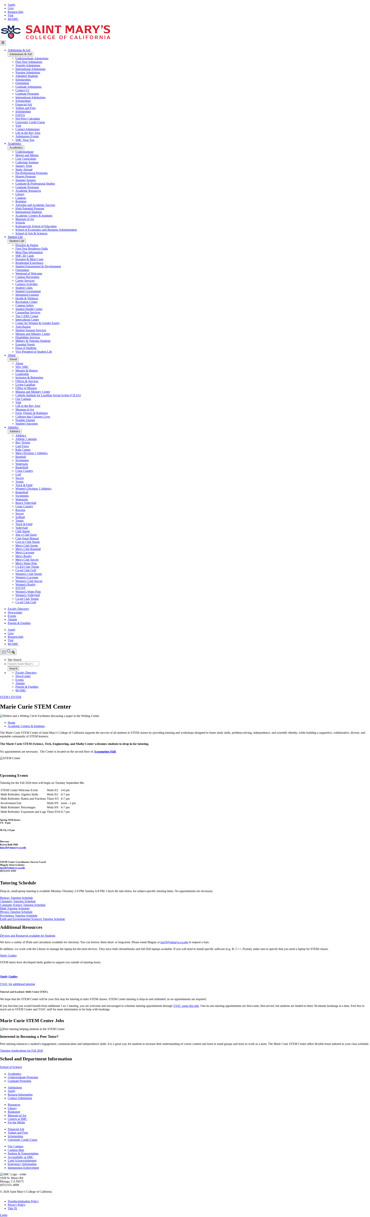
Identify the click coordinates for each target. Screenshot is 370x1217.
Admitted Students (26, 76)
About (11, 355)
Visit (10, 15)
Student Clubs (24, 287)
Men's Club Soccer (27, 559)
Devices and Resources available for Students (27, 935)
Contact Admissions (27, 129)
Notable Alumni (25, 420)
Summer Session (25, 180)
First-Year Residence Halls (31, 248)
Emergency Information (22, 1164)
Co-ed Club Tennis (27, 598)
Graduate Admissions (28, 86)
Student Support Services (30, 330)
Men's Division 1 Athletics (31, 453)
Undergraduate (24, 151)
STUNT (20, 588)
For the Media (16, 1122)
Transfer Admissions (27, 65)
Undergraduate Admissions (31, 58)
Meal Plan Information (29, 252)
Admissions (15, 1087)
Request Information (20, 1094)
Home (11, 722)
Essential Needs (25, 344)
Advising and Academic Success (35, 205)
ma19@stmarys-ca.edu (12, 867)
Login (3, 1215)
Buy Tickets (22, 442)
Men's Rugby (23, 556)
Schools (20, 222)
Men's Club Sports (26, 545)
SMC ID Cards (24, 255)
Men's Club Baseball (28, 549)
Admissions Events (27, 136)
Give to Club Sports (27, 541)
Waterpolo (21, 464)
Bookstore (14, 1111)
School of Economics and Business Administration (46, 229)
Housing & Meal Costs (29, 259)
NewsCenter (23, 676)
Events (12, 616)
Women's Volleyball (27, 595)
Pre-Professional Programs (31, 173)
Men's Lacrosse (24, 552)
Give (11, 8)
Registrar (20, 201)
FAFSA (20, 115)
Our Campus (23, 399)
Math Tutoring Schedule (14, 908)
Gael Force (22, 446)
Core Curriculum (25, 158)
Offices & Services (26, 381)
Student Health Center (28, 309)
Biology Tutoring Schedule (16, 897)
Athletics (13, 427)
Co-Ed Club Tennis (27, 566)
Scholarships (23, 79)
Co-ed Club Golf (25, 570)
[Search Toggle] (8, 652)
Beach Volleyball (25, 503)
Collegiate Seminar (27, 162)
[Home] (55, 38)
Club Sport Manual (27, 538)
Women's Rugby (25, 584)
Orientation (22, 83)
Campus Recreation (27, 277)
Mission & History (26, 370)
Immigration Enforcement (23, 1167)
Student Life (15, 236)
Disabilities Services (27, 337)
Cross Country (24, 470)
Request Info (15, 12)
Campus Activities (26, 284)
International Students (28, 212)
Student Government (28, 291)
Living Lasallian (25, 384)
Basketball (21, 467)
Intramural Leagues (27, 294)
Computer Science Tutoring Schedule (22, 905)
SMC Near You (24, 140)
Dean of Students (25, 348)
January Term (23, 165)
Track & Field (23, 485)
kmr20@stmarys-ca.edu (13, 847)
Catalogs (20, 197)
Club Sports (22, 531)
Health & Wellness (26, 298)
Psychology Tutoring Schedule (18, 915)
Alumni (12, 619)
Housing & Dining (26, 245)
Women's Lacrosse (26, 577)
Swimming (22, 460)
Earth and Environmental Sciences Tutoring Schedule (32, 919)
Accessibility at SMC (21, 1157)
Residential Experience (29, 263)
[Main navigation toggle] (3, 43)
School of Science (11, 1067)
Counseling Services (27, 312)
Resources (14, 1104)
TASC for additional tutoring (17, 984)
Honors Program (25, 176)
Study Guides (8, 955)
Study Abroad (23, 169)
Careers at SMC (17, 1119)
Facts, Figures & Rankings (31, 413)
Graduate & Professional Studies (35, 183)
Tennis (19, 481)
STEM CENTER (10, 697)
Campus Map (16, 1150)
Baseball (20, 456)
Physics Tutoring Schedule (16, 912)
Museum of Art (24, 219)
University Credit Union (30, 122)
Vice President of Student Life (33, 351)
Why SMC (22, 366)
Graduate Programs (27, 93)
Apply (11, 4)
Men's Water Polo (26, 563)
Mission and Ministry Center (32, 334)
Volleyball (21, 527)
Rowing (20, 510)
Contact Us (22, 90)
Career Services (24, 280)
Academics (14, 143)
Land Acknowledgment (22, 1160)
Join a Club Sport (26, 534)
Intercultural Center (27, 319)
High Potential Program (29, 208)
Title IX (12, 1208)
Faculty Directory (18, 608)
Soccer (19, 478)
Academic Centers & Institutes (33, 215)
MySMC (13, 19)
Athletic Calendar (26, 439)
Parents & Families (19, 623)
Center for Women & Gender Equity (37, 323)
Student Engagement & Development (38, 266)
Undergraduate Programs (23, 1077)
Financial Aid (23, 104)
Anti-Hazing (23, 326)
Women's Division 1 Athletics (33, 488)
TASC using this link (186, 1005)
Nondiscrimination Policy (23, 1201)
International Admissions (30, 69)
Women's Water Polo (28, 591)
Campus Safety (24, 305)
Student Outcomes (26, 423)
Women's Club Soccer (28, 581)
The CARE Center (26, 316)
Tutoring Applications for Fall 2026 (21, 1050)
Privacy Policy (16, 1204)
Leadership (22, 374)
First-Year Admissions (28, 61)
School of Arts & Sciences (31, 233)
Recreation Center (26, 301)
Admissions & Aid (19, 50)
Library (19, 194)
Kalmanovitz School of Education (36, 226)
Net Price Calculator (27, 118)
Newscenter (15, 612)
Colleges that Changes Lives (32, 416)
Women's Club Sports (28, 574)
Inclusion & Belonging (29, 377)
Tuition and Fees (25, 108)
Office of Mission (26, 388)
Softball (20, 517)
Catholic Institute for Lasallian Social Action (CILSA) (48, 395)
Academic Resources (28, 190)
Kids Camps (22, 449)
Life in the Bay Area (27, 132)
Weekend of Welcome (28, 273)
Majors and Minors (27, 155)
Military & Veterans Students (32, 340)
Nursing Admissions (27, 72)
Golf (18, 474)
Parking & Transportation (23, 1153)
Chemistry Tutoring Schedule (18, 901)
